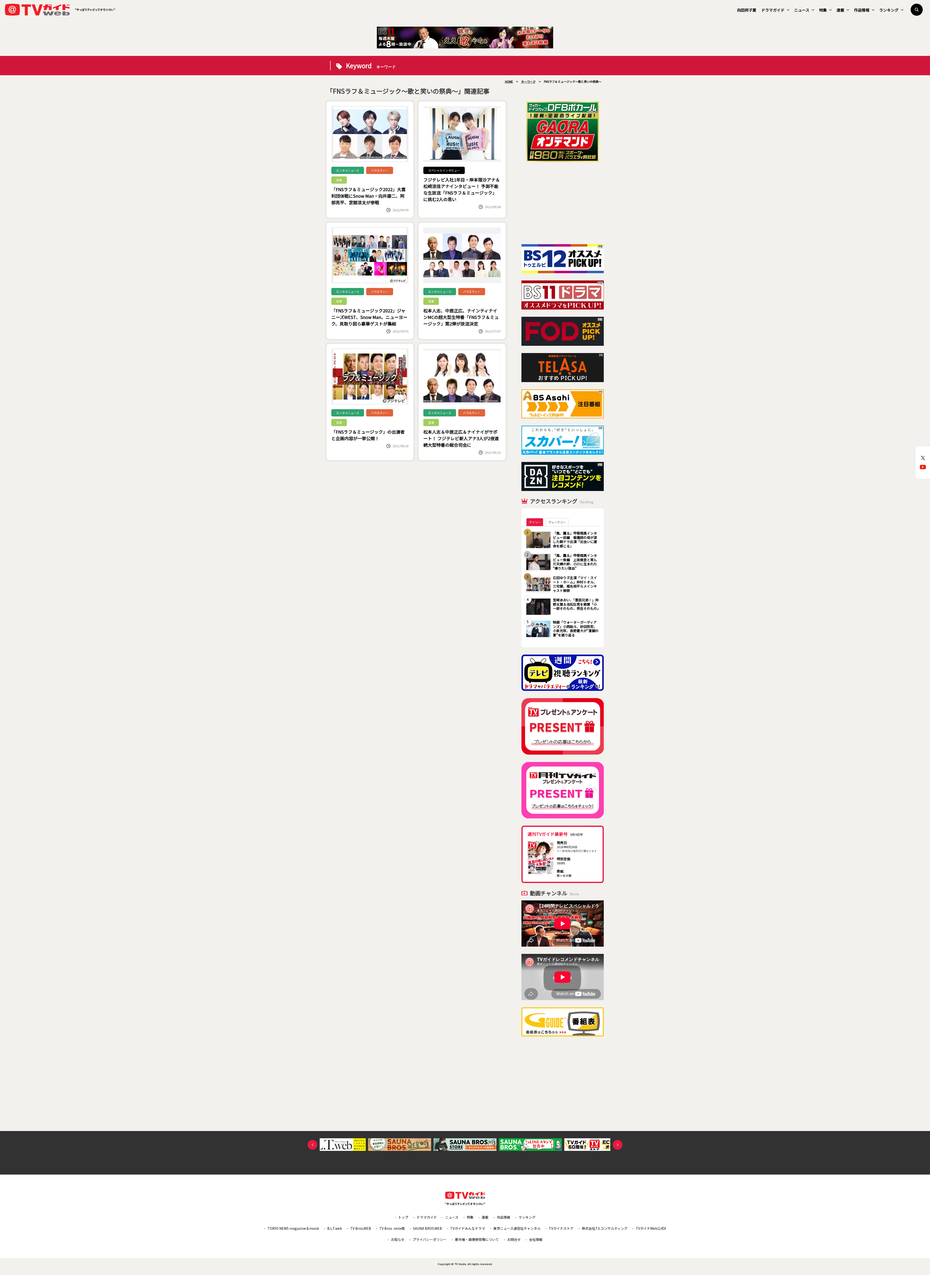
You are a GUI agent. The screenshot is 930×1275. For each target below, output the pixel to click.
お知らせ (397, 1239)
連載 (840, 10)
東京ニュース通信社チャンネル (517, 1228)
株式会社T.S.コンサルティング (605, 1228)
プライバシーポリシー (430, 1239)
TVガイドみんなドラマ (467, 1228)
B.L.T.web (334, 1228)
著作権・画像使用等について (477, 1239)
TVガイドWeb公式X (651, 1228)
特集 (823, 10)
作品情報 (861, 10)
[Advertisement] (562, 203)
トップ (403, 1217)
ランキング (889, 10)
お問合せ (514, 1239)
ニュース (801, 10)
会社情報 (535, 1239)
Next (617, 1145)
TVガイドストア (561, 1228)
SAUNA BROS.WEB (427, 1228)
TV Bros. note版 (392, 1228)
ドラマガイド (772, 10)
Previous (312, 1145)
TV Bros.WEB (360, 1228)
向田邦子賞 (746, 10)
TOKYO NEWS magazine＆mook (293, 1228)
